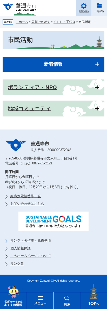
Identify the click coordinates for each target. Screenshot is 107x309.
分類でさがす (40, 22)
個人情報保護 (20, 248)
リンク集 (17, 263)
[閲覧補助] (83, 8)
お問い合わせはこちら (27, 204)
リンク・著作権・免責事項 (30, 240)
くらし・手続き (64, 22)
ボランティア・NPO (32, 87)
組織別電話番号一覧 (25, 196)
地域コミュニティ (29, 108)
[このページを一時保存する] (99, 8)
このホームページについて (30, 256)
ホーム (22, 22)
